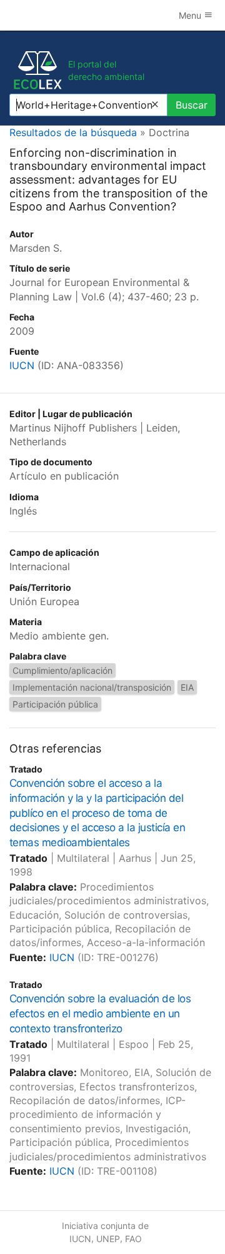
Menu (191, 15)
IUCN (21, 365)
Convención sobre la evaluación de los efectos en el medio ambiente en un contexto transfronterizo (100, 1013)
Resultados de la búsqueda (73, 132)
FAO (133, 1238)
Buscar (192, 105)
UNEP (108, 1238)
